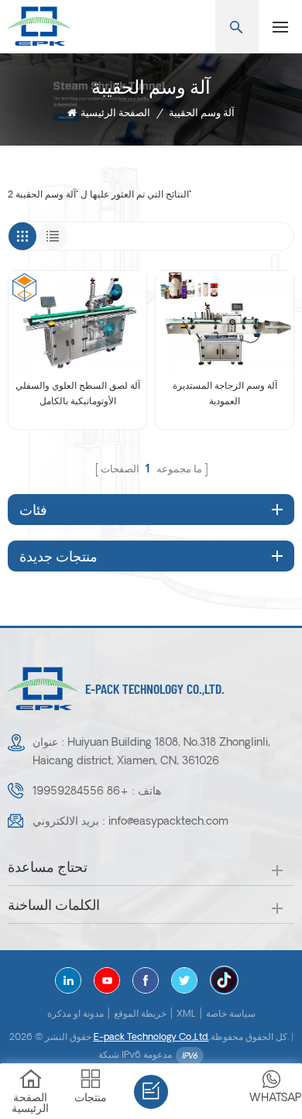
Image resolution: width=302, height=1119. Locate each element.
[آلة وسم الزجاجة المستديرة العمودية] (224, 323)
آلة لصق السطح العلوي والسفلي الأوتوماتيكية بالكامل (77, 394)
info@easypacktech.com (168, 822)
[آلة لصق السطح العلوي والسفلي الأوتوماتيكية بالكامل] (77, 323)
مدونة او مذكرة (75, 1014)
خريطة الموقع (140, 1014)
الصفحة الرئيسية (115, 113)
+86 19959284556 (81, 792)
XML (186, 1014)
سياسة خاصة (231, 1014)
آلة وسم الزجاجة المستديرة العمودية (225, 394)
